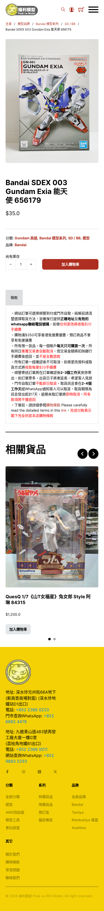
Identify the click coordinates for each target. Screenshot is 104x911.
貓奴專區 (46, 820)
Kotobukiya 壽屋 (85, 820)
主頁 (9, 24)
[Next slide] (93, 454)
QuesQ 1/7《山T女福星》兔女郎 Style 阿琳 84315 (48, 599)
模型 (86, 238)
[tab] (14, 297)
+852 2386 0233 (32, 709)
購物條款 (53, 405)
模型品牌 (24, 24)
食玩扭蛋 (13, 827)
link (64, 410)
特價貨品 (46, 796)
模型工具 (13, 820)
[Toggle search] (63, 10)
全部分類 (13, 796)
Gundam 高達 (26, 238)
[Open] (93, 10)
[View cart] (81, 10)
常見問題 (13, 870)
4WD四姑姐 (15, 812)
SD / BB (70, 24)
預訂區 (44, 812)
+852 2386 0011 (31, 749)
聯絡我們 (13, 877)
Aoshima (79, 827)
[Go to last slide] (82, 454)
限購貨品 (46, 804)
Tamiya (78, 812)
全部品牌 (79, 796)
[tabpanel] (52, 364)
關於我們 (13, 854)
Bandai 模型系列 (47, 24)
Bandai (21, 245)
